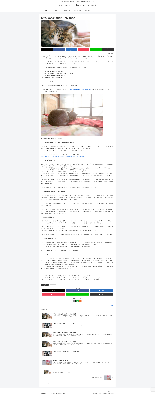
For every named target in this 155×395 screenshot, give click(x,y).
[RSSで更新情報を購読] (80, 301)
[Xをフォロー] (75, 301)
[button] (108, 49)
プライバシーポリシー (110, 391)
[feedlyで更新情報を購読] (77, 301)
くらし (44, 285)
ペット (48, 285)
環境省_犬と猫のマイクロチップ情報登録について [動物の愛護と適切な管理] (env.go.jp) (62, 156)
